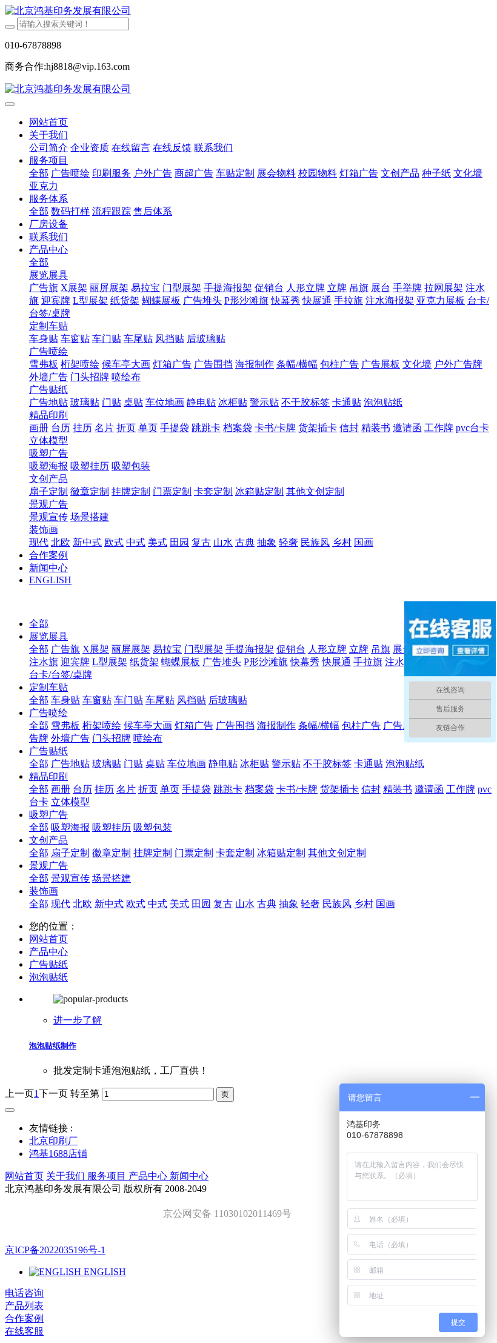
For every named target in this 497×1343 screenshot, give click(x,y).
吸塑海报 (70, 827)
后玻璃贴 (227, 700)
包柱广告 (361, 725)
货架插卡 (339, 789)
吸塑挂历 (111, 827)
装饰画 (43, 891)
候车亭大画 (148, 725)
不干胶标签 (327, 764)
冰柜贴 (254, 764)
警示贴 (286, 764)
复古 (223, 904)
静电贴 (223, 764)
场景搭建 (111, 878)
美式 (179, 904)
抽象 (288, 904)
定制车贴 (48, 687)
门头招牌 (111, 738)
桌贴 (155, 764)
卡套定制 (235, 853)
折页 (148, 789)
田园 (201, 904)
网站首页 (48, 122)
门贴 (133, 764)
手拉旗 (367, 662)
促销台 (290, 649)
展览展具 (48, 636)
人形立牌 (327, 649)
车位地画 (186, 764)
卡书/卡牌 (297, 789)
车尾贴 (160, 700)
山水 (245, 904)
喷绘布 (147, 738)
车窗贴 (97, 700)
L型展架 (109, 662)
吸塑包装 (152, 827)
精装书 (397, 789)
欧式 (135, 904)
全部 (38, 173)
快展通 (336, 662)
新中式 (109, 904)
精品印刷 (48, 776)
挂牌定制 (152, 853)
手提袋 (196, 789)
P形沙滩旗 (266, 662)
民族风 (337, 904)
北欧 (82, 904)
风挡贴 (191, 700)
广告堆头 (221, 662)
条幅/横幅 (318, 725)
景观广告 (48, 865)
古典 (266, 904)
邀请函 (429, 789)
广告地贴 (70, 764)
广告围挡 (235, 725)
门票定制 (194, 853)
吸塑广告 (48, 814)
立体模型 (70, 802)
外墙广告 (70, 738)
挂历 (104, 789)
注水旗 (43, 662)
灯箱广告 (194, 725)
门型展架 (203, 649)
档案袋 (259, 789)
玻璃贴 (106, 764)
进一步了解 (77, 1020)
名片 (126, 789)
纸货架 (144, 662)
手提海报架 (249, 649)
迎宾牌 (75, 662)
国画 (385, 904)
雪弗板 (65, 725)
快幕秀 (304, 662)
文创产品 (48, 840)
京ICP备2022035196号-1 (55, 1250)
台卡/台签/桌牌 (60, 674)
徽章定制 (111, 853)
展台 (402, 649)
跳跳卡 (227, 789)
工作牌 (460, 789)
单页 (169, 789)
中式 (157, 904)
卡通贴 (368, 764)
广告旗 (65, 649)
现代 (60, 904)
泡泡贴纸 (404, 764)
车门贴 (128, 700)
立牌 (359, 649)
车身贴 (65, 700)
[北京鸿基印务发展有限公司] (248, 11)
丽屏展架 (131, 649)
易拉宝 (167, 649)
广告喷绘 (48, 713)
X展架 (95, 649)
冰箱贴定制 (281, 853)
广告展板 (402, 725)
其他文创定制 (337, 853)
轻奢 (310, 904)
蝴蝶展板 (180, 662)
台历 (82, 789)
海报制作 (276, 725)
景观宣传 (70, 878)
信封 (371, 789)
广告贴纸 (48, 751)
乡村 (363, 904)
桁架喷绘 (101, 725)
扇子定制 (70, 853)
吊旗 (380, 649)
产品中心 (48, 951)
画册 (60, 789)
